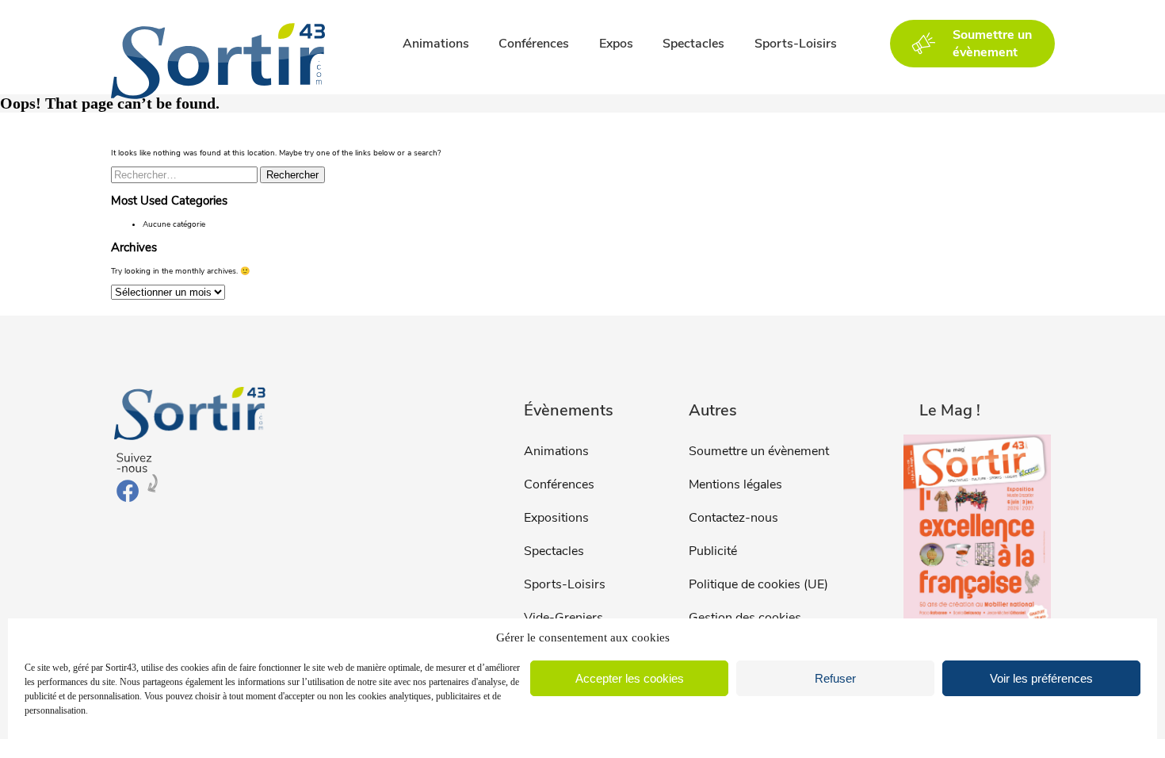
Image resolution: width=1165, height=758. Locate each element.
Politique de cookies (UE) (758, 584)
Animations (436, 43)
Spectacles (693, 43)
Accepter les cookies (629, 678)
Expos (616, 43)
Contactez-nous (733, 517)
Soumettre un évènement (759, 451)
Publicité (713, 551)
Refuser (835, 678)
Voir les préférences (1041, 678)
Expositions (556, 517)
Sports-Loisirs (795, 43)
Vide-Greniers (563, 617)
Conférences (533, 43)
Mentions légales (735, 484)
